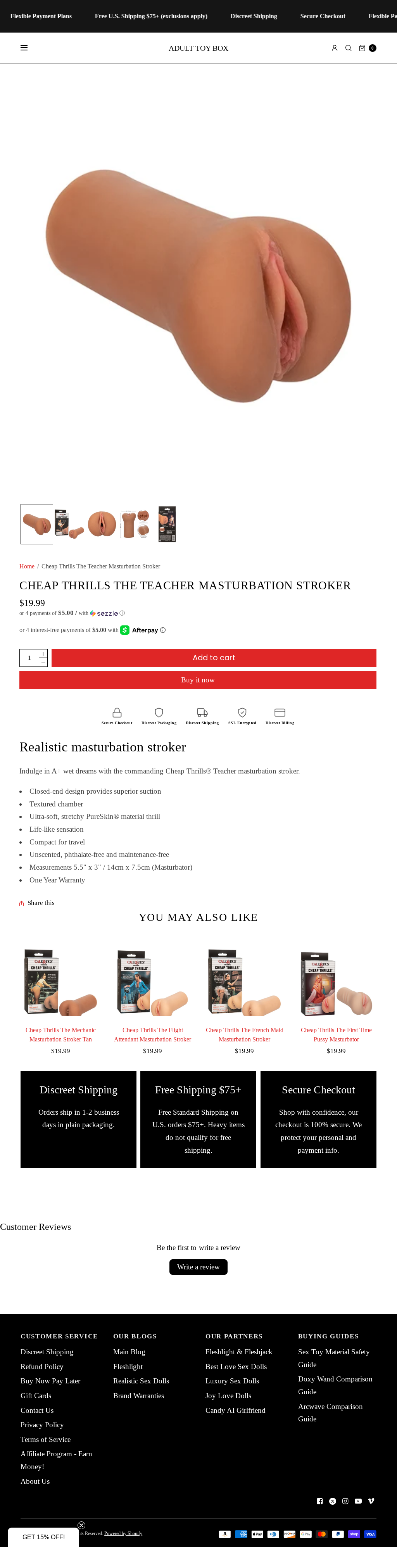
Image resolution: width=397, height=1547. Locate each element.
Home (27, 566)
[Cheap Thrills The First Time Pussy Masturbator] (336, 976)
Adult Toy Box (198, 48)
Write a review (198, 1267)
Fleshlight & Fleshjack (239, 1352)
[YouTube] (358, 1501)
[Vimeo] (371, 1501)
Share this (41, 903)
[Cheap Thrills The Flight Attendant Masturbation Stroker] (152, 976)
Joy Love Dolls (228, 1396)
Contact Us (37, 1410)
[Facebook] (319, 1501)
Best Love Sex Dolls (236, 1366)
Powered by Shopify (123, 1533)
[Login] (335, 48)
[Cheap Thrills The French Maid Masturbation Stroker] (244, 976)
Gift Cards (36, 1396)
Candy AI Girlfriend (235, 1410)
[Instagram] (345, 1501)
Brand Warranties (138, 1396)
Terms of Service (46, 1439)
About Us (35, 1481)
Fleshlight (128, 1366)
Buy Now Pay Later (50, 1381)
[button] (197, 613)
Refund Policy (42, 1366)
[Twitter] (332, 1501)
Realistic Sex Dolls (141, 1381)
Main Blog (129, 1352)
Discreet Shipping (47, 1352)
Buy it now (198, 680)
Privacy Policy (42, 1425)
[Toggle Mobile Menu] (29, 48)
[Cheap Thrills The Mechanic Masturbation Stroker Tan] (61, 976)
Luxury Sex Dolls (232, 1381)
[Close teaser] (81, 1525)
